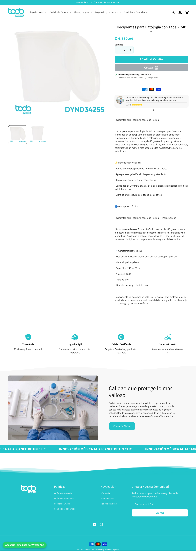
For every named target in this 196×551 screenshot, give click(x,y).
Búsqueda (105, 493)
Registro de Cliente (109, 503)
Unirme (160, 512)
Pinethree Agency (112, 549)
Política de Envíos (62, 503)
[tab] (149, 110)
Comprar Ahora (122, 426)
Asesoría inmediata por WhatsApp (24, 545)
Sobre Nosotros (108, 498)
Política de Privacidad (63, 493)
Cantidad (119, 44)
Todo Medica (89, 549)
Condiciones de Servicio (64, 508)
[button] (173, 12)
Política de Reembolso (64, 498)
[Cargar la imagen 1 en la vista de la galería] (17, 134)
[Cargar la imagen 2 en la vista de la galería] (37, 134)
